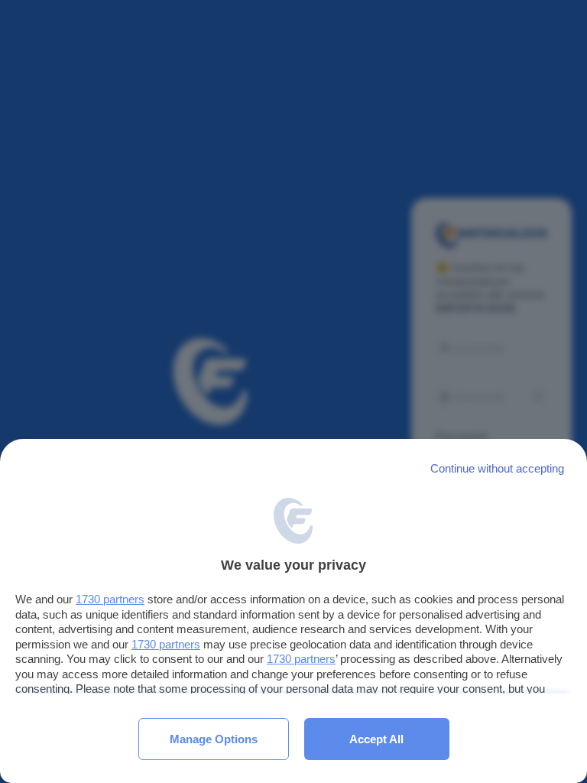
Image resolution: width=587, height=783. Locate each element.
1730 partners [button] (110, 599)
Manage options (214, 739)
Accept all (376, 739)
